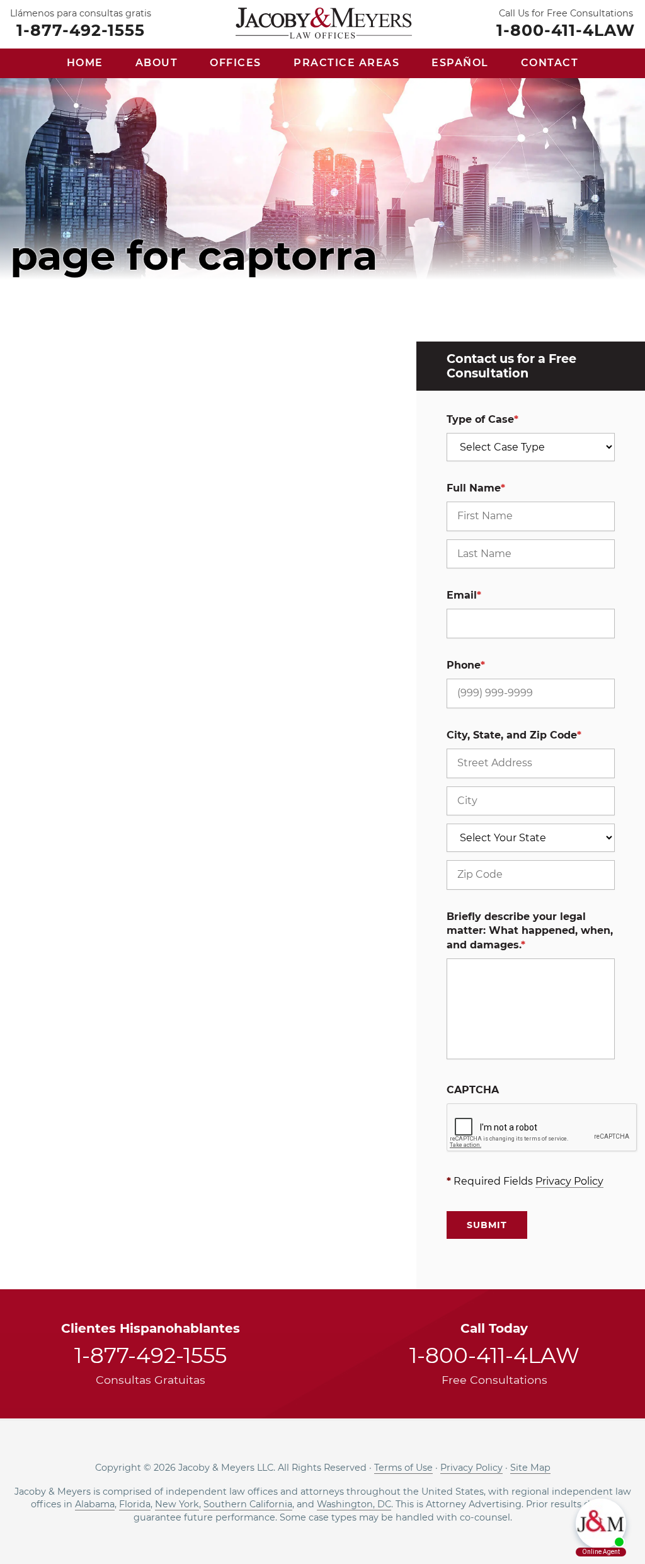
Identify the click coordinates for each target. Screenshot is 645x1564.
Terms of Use (403, 1467)
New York (177, 1504)
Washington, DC (354, 1504)
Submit (487, 1225)
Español (460, 63)
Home (85, 63)
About (156, 63)
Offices (235, 63)
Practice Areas (346, 63)
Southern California (247, 1504)
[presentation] (542, 1128)
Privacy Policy (569, 1181)
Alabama (95, 1504)
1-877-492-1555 (80, 29)
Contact (550, 63)
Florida (135, 1504)
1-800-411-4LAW (565, 29)
